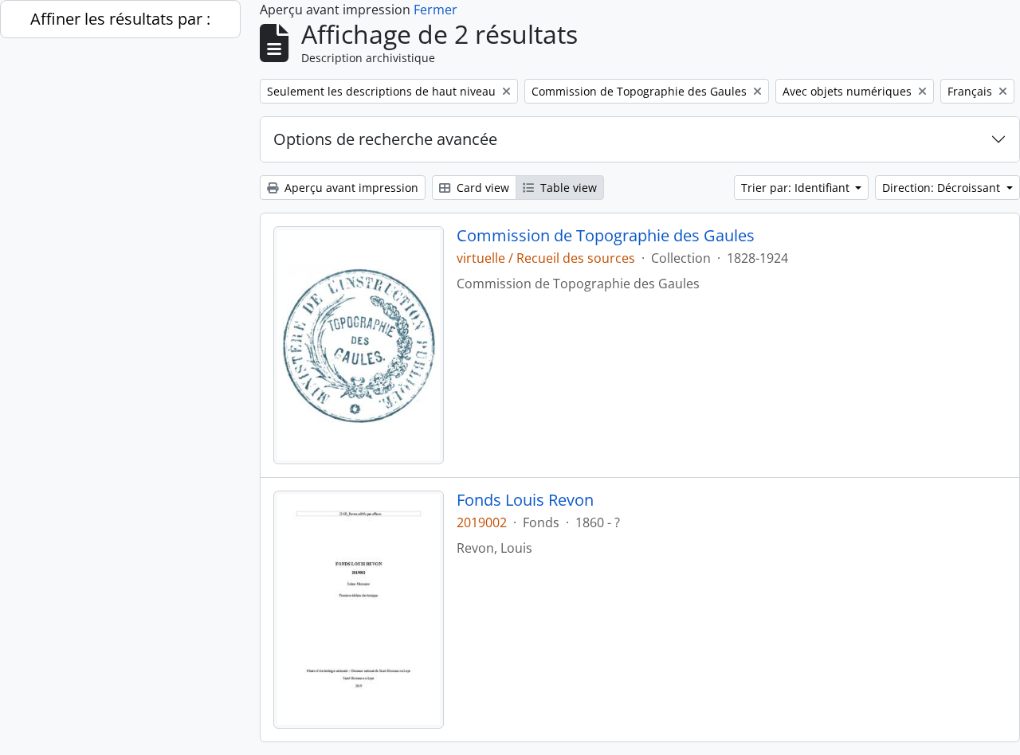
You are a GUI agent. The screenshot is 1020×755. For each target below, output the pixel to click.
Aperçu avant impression (349, 187)
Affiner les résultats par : (120, 18)
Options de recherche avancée (385, 139)
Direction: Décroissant (942, 187)
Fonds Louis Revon (525, 500)
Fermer (435, 9)
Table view (567, 187)
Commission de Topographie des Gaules (606, 235)
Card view (481, 187)
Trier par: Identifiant (797, 187)
